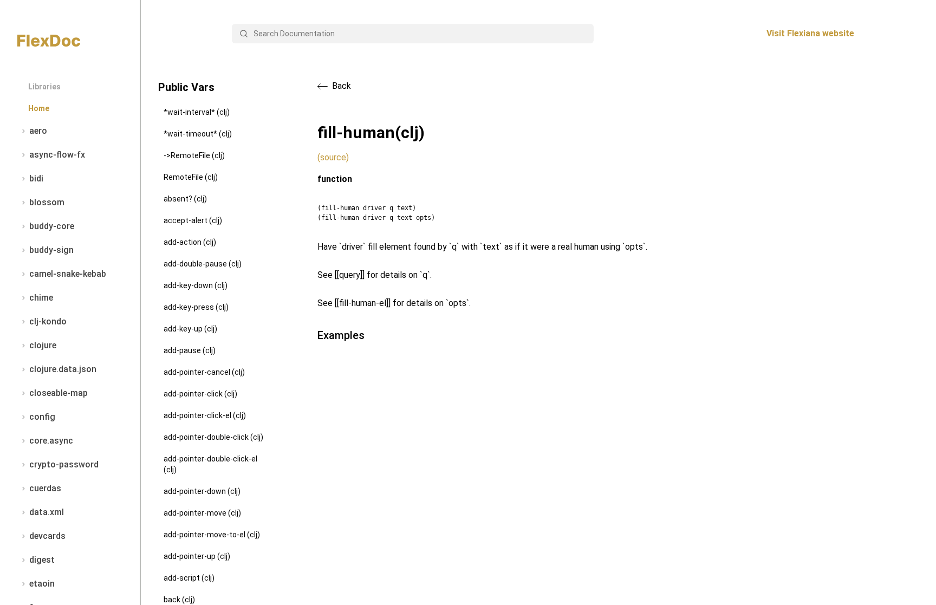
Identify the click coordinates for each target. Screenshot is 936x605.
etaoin (42, 583)
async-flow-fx (57, 154)
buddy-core (51, 226)
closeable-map (58, 393)
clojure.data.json (62, 369)
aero (38, 131)
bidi (36, 178)
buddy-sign (51, 250)
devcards (47, 536)
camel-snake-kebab (67, 274)
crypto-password (64, 464)
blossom (46, 202)
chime (41, 297)
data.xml (46, 512)
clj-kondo (48, 321)
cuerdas (45, 488)
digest (42, 560)
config (42, 417)
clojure (42, 345)
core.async (51, 440)
